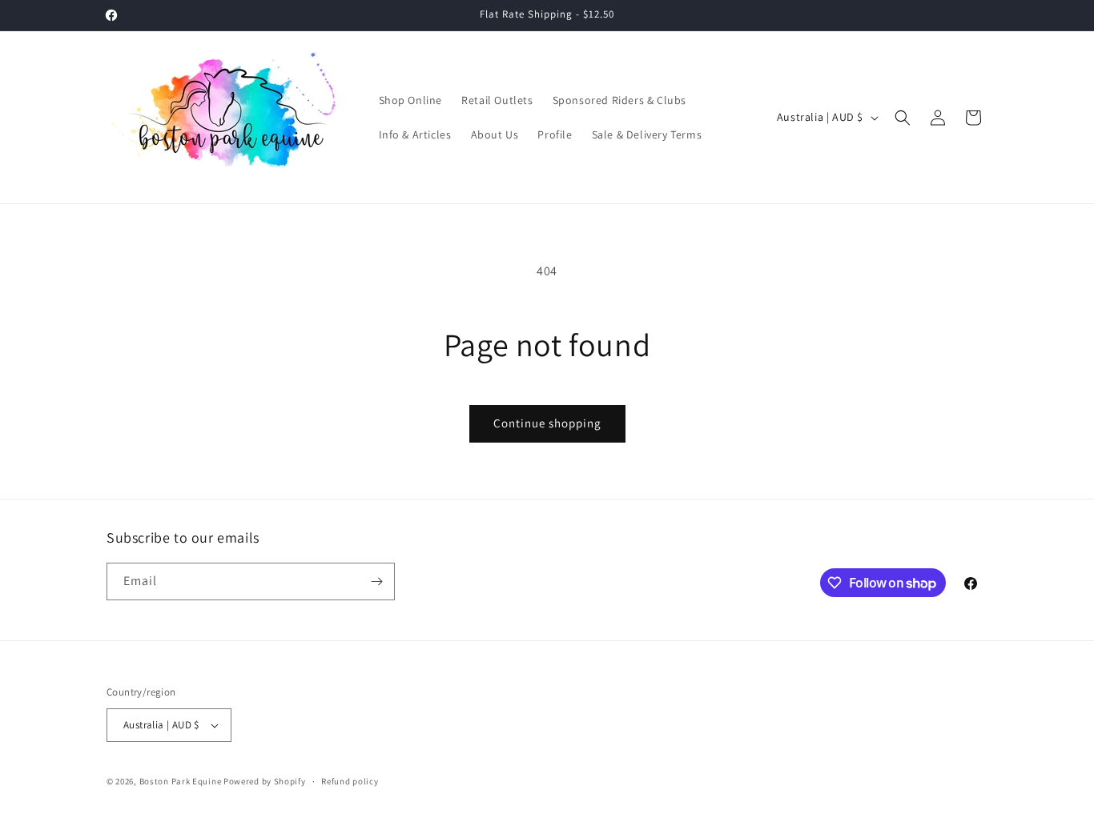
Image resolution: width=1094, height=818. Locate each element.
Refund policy (349, 781)
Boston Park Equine (180, 781)
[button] (902, 117)
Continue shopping (547, 423)
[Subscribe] (376, 581)
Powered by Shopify (264, 781)
